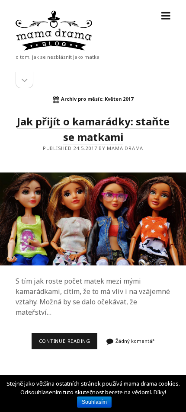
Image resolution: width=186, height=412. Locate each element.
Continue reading (68, 343)
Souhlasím (94, 402)
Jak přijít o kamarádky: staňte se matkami (93, 218)
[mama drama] (54, 48)
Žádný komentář (134, 341)
